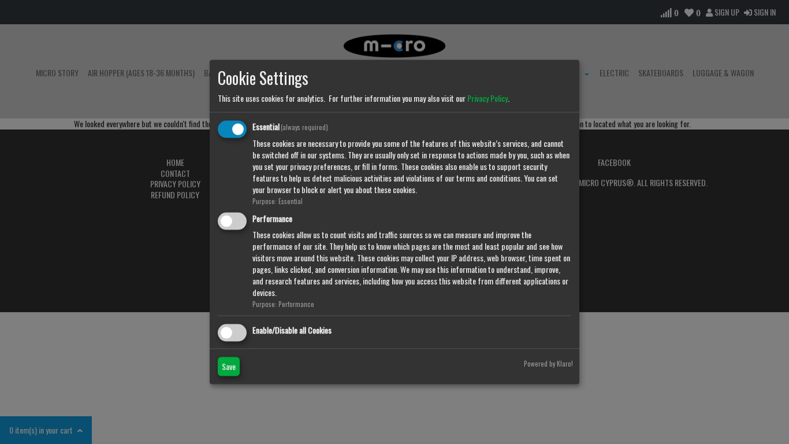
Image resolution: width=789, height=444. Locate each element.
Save (229, 366)
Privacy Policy (487, 98)
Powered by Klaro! (548, 363)
